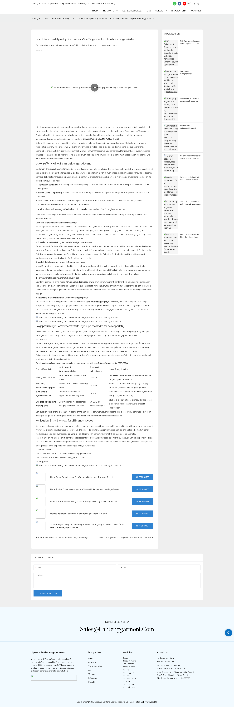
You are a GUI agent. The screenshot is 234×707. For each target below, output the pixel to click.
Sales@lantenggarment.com (117, 630)
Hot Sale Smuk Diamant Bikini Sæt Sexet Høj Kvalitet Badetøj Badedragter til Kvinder (189, 235)
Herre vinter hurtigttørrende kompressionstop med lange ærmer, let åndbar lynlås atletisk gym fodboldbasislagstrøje (189, 72)
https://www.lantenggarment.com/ (70, 457)
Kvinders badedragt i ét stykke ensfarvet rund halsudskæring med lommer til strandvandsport (189, 178)
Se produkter (142, 477)
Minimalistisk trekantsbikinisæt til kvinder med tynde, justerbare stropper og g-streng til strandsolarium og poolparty (190, 127)
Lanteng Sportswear (40, 18)
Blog (67, 18)
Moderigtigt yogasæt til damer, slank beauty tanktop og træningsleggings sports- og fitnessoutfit (190, 99)
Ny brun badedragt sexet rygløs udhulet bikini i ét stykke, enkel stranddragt (190, 157)
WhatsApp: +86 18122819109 (168, 665)
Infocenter (56, 18)
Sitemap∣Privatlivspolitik (146, 702)
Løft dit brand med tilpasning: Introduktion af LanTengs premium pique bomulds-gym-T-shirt (113, 18)
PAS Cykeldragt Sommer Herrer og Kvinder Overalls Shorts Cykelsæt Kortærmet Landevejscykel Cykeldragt (190, 42)
